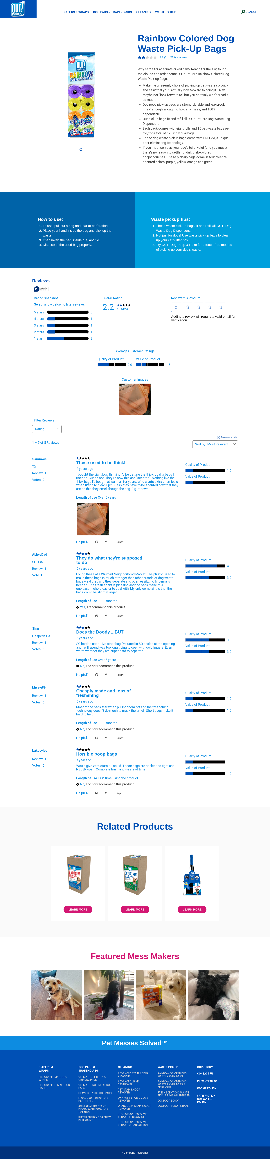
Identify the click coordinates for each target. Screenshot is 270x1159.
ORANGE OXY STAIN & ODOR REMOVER (134, 1107)
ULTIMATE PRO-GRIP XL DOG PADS (94, 1086)
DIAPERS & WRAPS (46, 1068)
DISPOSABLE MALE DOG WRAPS (53, 1078)
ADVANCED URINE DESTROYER (128, 1083)
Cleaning (143, 12)
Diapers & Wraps (76, 12)
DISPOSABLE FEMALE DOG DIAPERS (54, 1086)
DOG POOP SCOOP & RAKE (173, 1105)
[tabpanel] (81, 95)
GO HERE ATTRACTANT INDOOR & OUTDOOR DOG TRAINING (93, 1109)
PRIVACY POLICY (207, 1080)
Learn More (78, 909)
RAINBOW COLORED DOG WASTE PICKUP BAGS (172, 1075)
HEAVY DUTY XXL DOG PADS (95, 1093)
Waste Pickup (165, 12)
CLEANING (125, 1067)
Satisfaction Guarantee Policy (206, 1099)
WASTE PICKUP (168, 1067)
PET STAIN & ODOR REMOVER (129, 1091)
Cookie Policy (206, 1088)
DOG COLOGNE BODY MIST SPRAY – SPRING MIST (133, 1115)
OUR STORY (205, 1067)
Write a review (178, 57)
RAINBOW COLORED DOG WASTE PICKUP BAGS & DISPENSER (172, 1084)
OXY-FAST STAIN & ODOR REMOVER (133, 1099)
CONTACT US (205, 1073)
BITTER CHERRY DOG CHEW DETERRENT (94, 1119)
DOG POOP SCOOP (168, 1100)
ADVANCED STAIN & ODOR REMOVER (133, 1075)
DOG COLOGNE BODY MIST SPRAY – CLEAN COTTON (133, 1123)
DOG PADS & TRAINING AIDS (88, 1068)
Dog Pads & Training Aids (112, 12)
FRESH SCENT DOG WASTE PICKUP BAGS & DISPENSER (174, 1094)
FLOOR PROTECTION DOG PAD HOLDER (93, 1100)
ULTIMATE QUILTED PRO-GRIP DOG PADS (92, 1078)
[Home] (18, 9)
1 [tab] (81, 150)
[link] (154, 57)
